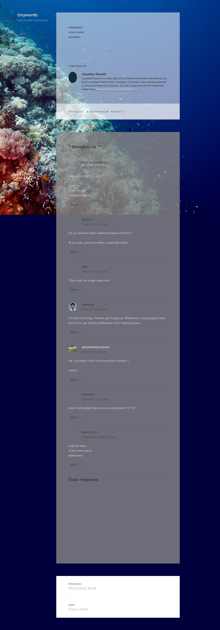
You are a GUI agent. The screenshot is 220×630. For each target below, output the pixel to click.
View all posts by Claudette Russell (115, 89)
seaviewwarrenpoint (95, 347)
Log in (20, 73)
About (20, 37)
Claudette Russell (99, 111)
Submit (21, 56)
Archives (22, 43)
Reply (74, 204)
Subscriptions (24, 49)
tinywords (27, 15)
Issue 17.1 (119, 111)
